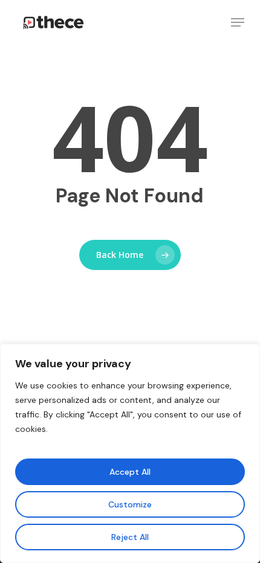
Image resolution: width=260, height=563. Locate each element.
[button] (237, 22)
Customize (130, 504)
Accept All (130, 471)
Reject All (130, 537)
